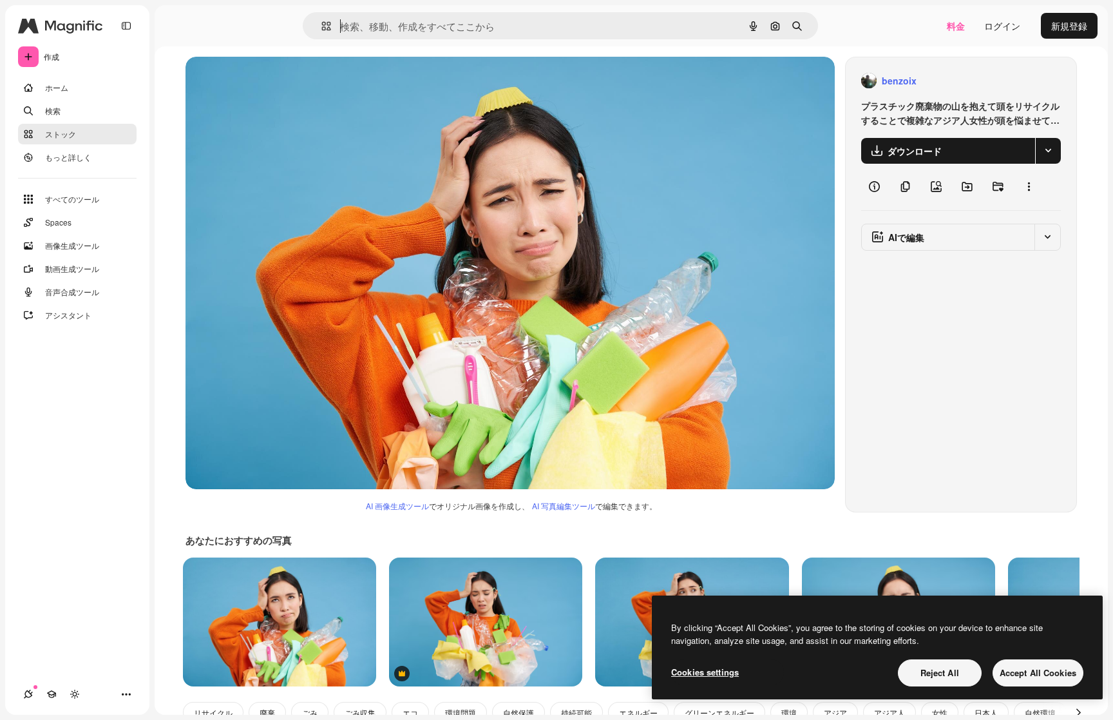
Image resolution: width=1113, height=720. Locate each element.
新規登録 (1069, 25)
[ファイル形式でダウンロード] (1048, 151)
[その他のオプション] (1029, 187)
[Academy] (51, 694)
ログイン (1002, 25)
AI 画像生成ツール (397, 505)
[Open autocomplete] (321, 26)
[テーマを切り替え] (74, 694)
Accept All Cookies (1038, 672)
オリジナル (274, 81)
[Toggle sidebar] (126, 25)
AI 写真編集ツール (563, 505)
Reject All (939, 672)
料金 (956, 25)
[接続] (28, 694)
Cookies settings (705, 672)
